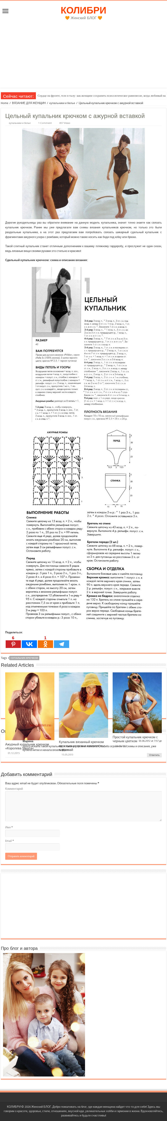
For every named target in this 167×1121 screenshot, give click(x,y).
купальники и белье (62, 103)
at (152, 741)
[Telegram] (61, 642)
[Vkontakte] (29, 642)
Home (4, 103)
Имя (9, 827)
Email (9, 840)
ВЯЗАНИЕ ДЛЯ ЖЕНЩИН (29, 103)
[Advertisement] (83, 57)
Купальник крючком (24, 658)
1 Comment (45, 123)
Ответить (154, 755)
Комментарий (14, 788)
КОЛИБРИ (83, 10)
